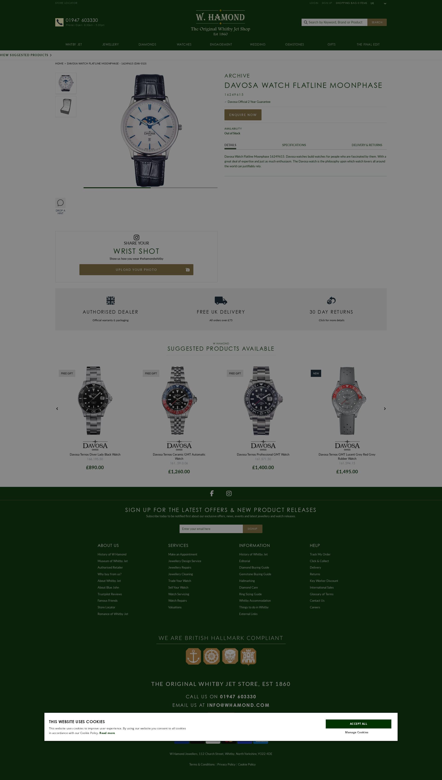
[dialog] (221, 727)
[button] (358, 732)
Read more (107, 733)
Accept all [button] (358, 724)
